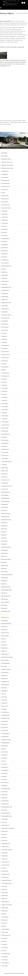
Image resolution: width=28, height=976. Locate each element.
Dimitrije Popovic (5, 259)
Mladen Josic (4, 651)
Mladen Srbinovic (5, 654)
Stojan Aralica (5, 831)
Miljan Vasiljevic (5, 577)
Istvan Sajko (4, 379)
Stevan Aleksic (5, 819)
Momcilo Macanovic (6, 663)
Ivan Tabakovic (5, 388)
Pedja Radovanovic (6, 718)
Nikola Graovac (5, 678)
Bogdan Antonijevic (6, 183)
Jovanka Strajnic (5, 421)
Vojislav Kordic (5, 910)
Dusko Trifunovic (5, 327)
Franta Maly (4, 342)
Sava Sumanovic (5, 782)
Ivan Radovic (4, 385)
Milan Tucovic (4, 556)
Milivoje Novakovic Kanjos (7, 574)
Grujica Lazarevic (5, 357)
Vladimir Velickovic (6, 901)
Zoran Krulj (4, 941)
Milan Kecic (4, 531)
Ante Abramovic (5, 171)
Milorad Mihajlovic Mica (6, 590)
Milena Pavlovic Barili (6, 559)
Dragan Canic (4, 278)
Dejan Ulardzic (5, 253)
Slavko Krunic (4, 797)
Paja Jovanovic (5, 706)
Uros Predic (4, 868)
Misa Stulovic (4, 645)
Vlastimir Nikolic (5, 907)
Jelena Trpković (5, 409)
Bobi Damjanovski (5, 180)
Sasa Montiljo (4, 773)
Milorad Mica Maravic (6, 586)
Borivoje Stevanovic (6, 186)
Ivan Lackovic (4, 382)
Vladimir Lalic (4, 898)
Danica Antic (4, 232)
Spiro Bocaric (4, 810)
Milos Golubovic (5, 599)
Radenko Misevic (5, 736)
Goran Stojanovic (5, 351)
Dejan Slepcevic (5, 250)
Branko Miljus (4, 211)
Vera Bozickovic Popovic (7, 883)
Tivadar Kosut (4, 858)
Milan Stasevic (5, 550)
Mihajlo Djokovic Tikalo (6, 519)
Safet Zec (4, 761)
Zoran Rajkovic (5, 956)
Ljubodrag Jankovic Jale (7, 486)
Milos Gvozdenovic (6, 602)
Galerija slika (21, 973)
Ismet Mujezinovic (5, 376)
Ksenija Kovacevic (5, 449)
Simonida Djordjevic (6, 788)
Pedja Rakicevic (5, 721)
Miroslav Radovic (5, 635)
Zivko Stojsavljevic (5, 929)
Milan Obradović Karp (6, 547)
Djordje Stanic (4, 272)
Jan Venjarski (4, 397)
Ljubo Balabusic (5, 483)
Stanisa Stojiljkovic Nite (6, 816)
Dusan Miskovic (5, 324)
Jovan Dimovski (5, 415)
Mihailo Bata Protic (6, 516)
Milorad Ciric (4, 583)
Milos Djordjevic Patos (6, 596)
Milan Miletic (4, 544)
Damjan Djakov (5, 229)
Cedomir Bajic (4, 214)
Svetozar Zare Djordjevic (7, 849)
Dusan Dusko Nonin (6, 318)
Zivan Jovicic (4, 923)
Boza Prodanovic (5, 198)
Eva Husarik (4, 333)
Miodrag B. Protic (5, 617)
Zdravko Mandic (5, 917)
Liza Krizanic (4, 464)
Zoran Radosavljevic (6, 953)
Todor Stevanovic (5, 862)
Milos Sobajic (4, 605)
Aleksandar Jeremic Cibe (7, 162)
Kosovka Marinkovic (6, 434)
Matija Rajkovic (5, 504)
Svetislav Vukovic (5, 846)
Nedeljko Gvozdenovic (6, 669)
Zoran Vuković (5, 959)
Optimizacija (9, 973)
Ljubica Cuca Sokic (5, 479)
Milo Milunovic (5, 580)
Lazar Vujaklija (5, 458)
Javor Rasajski (5, 406)
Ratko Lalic (4, 748)
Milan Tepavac (5, 553)
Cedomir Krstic (5, 217)
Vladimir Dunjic (5, 892)
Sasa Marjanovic (5, 770)
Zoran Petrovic (5, 947)
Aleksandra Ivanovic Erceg (7, 168)
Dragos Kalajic (5, 311)
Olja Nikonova (4, 703)
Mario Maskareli (5, 495)
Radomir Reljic (5, 745)
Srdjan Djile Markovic (6, 813)
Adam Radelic (5, 156)
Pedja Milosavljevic (6, 715)
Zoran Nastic (4, 944)
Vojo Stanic (4, 913)
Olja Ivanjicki (4, 700)
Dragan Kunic (4, 284)
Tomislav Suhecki (5, 865)
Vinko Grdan (4, 886)
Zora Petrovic (4, 938)
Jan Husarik (4, 394)
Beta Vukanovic (5, 177)
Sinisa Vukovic (5, 791)
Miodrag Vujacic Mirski (6, 623)
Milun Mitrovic (4, 608)
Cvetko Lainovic (5, 223)
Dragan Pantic (5, 299)
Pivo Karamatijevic (5, 733)
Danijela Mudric (5, 244)
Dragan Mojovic (5, 293)
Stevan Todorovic (5, 825)
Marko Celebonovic (6, 501)
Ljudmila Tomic (5, 489)
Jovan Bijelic (4, 412)
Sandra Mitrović (5, 767)
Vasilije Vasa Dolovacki (6, 880)
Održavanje (14, 973)
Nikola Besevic (5, 675)
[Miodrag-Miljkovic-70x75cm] (3, 55)
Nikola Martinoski (5, 681)
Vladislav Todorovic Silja (7, 904)
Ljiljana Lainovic (5, 470)
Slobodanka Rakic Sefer (7, 807)
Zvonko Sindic (5, 965)
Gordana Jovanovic (6, 354)
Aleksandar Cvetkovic (6, 159)
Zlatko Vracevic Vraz (6, 935)
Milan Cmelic (4, 528)
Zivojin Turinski (5, 932)
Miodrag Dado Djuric (6, 611)
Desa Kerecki (4, 256)
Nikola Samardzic (5, 684)
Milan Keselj (4, 538)
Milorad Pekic (4, 593)
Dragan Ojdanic (5, 296)
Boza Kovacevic (5, 195)
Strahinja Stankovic (6, 843)
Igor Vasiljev (4, 363)
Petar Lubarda (5, 727)
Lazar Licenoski (5, 452)
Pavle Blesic (4, 709)
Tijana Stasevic (5, 855)
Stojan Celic (4, 834)
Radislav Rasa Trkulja (6, 739)
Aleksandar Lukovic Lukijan (7, 165)
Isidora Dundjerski (5, 373)
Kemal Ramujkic (5, 428)
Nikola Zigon (4, 687)
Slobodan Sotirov (5, 803)
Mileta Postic (4, 568)
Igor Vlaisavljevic (5, 366)
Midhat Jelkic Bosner (6, 513)
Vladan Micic (4, 889)
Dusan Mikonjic (5, 321)
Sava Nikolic (4, 776)
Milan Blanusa (5, 525)
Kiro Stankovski (5, 431)
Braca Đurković (5, 201)
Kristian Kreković (5, 443)
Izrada (5, 973)
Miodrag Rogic (5, 620)
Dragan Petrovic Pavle (6, 302)
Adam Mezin (4, 152)
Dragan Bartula (5, 275)
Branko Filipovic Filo (6, 204)
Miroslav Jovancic (5, 632)
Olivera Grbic (4, 696)
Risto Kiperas (4, 758)
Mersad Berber (5, 507)
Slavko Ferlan (4, 794)
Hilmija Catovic (5, 360)
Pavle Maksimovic (5, 712)
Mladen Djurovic (5, 648)
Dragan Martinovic (5, 290)
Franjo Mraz (4, 339)
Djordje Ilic (4, 269)
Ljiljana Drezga (5, 467)
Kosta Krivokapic (5, 440)
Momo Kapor (4, 666)
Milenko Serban (5, 565)
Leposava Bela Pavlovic (7, 461)
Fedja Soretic (4, 336)
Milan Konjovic (5, 541)
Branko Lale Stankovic (6, 207)
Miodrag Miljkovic (5, 614)
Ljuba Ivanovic (5, 473)
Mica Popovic (4, 510)
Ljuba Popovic (4, 476)
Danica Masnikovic (5, 238)
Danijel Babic (4, 241)
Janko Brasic (4, 400)
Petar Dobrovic (5, 724)
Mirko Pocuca (4, 626)
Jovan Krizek (4, 418)
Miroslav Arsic (5, 629)
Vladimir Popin (5, 895)
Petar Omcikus (5, 730)
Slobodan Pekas (5, 800)
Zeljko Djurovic (5, 920)
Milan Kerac (4, 535)
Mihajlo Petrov (5, 522)
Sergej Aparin (4, 785)
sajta (18, 973)
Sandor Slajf (4, 764)
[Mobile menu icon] (1, 7)
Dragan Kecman (5, 281)
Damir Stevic (4, 226)
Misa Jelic (4, 638)
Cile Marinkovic (5, 220)
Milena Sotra (4, 562)
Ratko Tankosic (5, 751)
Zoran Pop (4, 950)
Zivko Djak (4, 926)
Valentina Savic (5, 871)
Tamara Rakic (4, 852)
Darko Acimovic (5, 247)
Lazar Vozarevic (5, 455)
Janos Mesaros (5, 403)
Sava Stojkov (4, 779)
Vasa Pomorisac (5, 877)
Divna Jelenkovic (5, 263)
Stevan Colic (4, 822)
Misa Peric (4, 641)
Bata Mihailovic (5, 174)
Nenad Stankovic (5, 672)
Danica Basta (4, 235)
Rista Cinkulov (5, 755)
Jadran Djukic (4, 391)
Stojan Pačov (4, 840)
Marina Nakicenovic (6, 492)
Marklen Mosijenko (6, 498)
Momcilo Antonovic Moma (7, 657)
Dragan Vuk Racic (5, 308)
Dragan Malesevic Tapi (6, 287)
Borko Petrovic (5, 189)
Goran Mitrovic (5, 348)
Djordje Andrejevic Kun (6, 266)
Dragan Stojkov (5, 305)
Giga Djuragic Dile (5, 345)
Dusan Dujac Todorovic (6, 314)
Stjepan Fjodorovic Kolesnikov (8, 828)
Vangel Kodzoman (5, 874)
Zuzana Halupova (5, 962)
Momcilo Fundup (5, 660)
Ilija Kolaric (4, 369)
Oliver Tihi (4, 693)
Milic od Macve (5, 571)
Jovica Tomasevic (5, 424)
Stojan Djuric (4, 837)
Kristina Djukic (4, 446)
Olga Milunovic (5, 690)
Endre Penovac (5, 330)
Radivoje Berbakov (6, 742)
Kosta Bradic (4, 437)
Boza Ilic (3, 192)
